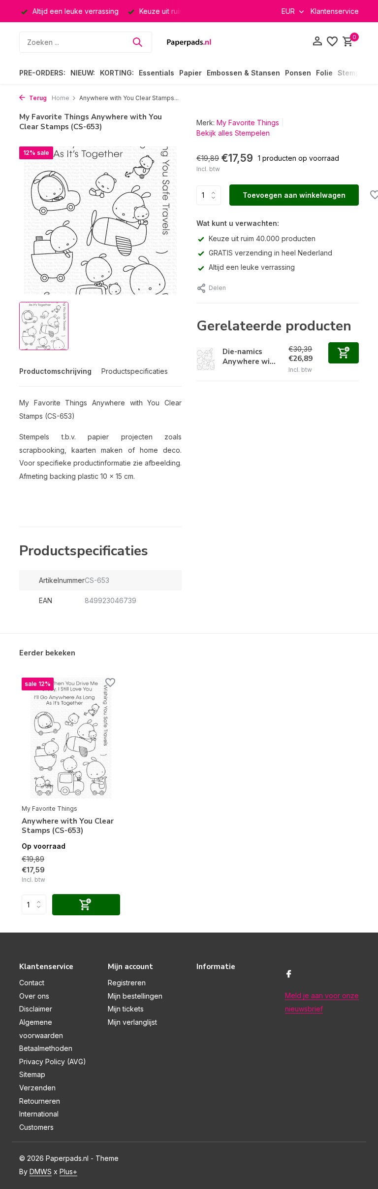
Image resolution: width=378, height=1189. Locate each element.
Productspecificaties (134, 371)
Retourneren (39, 1101)
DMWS (41, 1171)
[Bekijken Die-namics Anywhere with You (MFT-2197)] (205, 359)
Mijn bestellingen (135, 996)
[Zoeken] (137, 42)
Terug (37, 98)
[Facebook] (289, 974)
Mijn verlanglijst (132, 1022)
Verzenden (37, 1087)
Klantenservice (335, 11)
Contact (31, 982)
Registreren (127, 982)
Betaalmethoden (45, 1048)
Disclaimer (35, 1009)
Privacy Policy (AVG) (52, 1061)
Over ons (34, 996)
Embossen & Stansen (243, 73)
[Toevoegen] (343, 352)
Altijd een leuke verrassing (252, 267)
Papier (190, 73)
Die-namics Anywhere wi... (249, 356)
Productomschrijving (55, 371)
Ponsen (298, 73)
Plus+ (68, 1171)
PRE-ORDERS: (42, 73)
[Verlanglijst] (332, 42)
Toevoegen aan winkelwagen (294, 195)
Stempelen (356, 73)
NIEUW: (82, 73)
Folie (324, 73)
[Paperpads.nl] (189, 42)
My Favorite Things (248, 122)
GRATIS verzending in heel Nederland (270, 253)
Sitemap (32, 1074)
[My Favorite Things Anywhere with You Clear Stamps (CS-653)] (71, 738)
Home (60, 98)
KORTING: (117, 73)
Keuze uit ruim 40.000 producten (262, 238)
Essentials (156, 73)
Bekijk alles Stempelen (233, 133)
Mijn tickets (126, 1009)
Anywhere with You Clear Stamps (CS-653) (68, 826)
